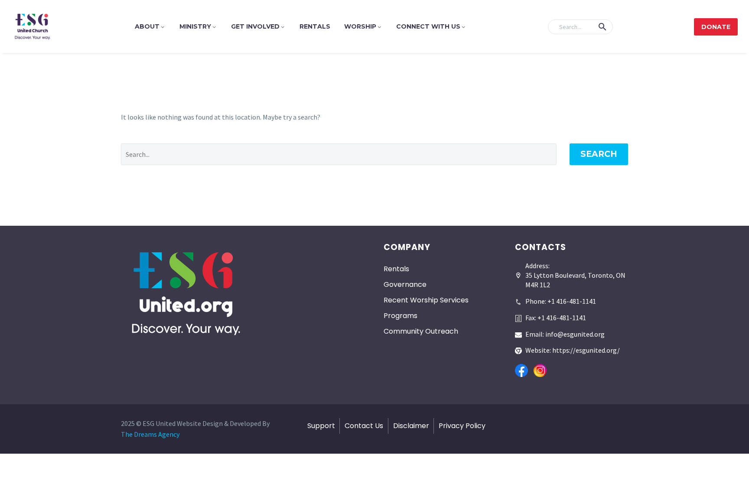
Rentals (315, 26)
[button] (602, 26)
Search (598, 154)
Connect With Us (428, 26)
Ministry (195, 26)
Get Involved (255, 26)
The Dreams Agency (150, 434)
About (147, 26)
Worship (360, 26)
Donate (715, 27)
